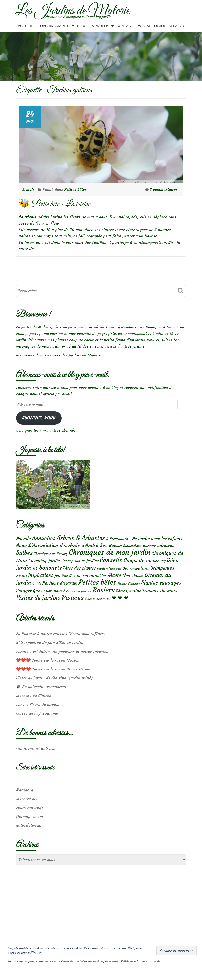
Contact (125, 26)
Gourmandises (135, 568)
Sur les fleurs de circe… (37, 704)
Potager (24, 591)
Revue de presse (78, 591)
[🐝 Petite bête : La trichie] (101, 143)
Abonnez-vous (38, 418)
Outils (36, 583)
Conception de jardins (80, 561)
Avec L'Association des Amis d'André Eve (62, 545)
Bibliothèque (132, 546)
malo (31, 189)
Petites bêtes (75, 189)
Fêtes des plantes (79, 568)
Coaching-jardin (44, 560)
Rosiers (104, 590)
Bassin (115, 545)
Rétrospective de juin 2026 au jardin (49, 642)
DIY (163, 561)
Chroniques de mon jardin (109, 552)
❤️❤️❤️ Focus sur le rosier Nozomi (48, 660)
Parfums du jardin (59, 583)
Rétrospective (128, 590)
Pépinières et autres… (36, 748)
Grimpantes (162, 568)
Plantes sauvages (161, 583)
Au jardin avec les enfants (157, 538)
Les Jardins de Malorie (72, 11)
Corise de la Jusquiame (37, 713)
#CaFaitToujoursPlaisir (161, 26)
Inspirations (40, 575)
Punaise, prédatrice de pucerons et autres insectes (62, 651)
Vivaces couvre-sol (97, 599)
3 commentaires (163, 189)
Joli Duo (61, 575)
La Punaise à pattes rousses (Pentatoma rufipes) (61, 633)
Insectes (21, 576)
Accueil (25, 26)
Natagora (24, 789)
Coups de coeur (141, 560)
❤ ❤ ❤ (120, 597)
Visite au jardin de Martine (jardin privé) (54, 677)
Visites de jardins (38, 597)
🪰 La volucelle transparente (42, 686)
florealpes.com (29, 816)
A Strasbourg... (118, 538)
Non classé (132, 575)
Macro (114, 575)
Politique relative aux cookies (141, 961)
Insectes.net (27, 798)
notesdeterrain (29, 825)
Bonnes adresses (158, 545)
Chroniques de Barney (51, 553)
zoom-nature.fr (29, 807)
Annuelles (43, 538)
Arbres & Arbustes (81, 538)
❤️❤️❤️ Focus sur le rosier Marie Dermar (54, 669)
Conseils (111, 560)
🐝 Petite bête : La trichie (54, 204)
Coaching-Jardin (54, 26)
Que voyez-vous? (49, 590)
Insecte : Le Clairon (33, 695)
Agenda (23, 538)
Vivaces (73, 597)
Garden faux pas (109, 568)
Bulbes (24, 552)
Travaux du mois (159, 591)
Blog (82, 26)
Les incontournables (88, 575)
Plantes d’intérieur (129, 583)
